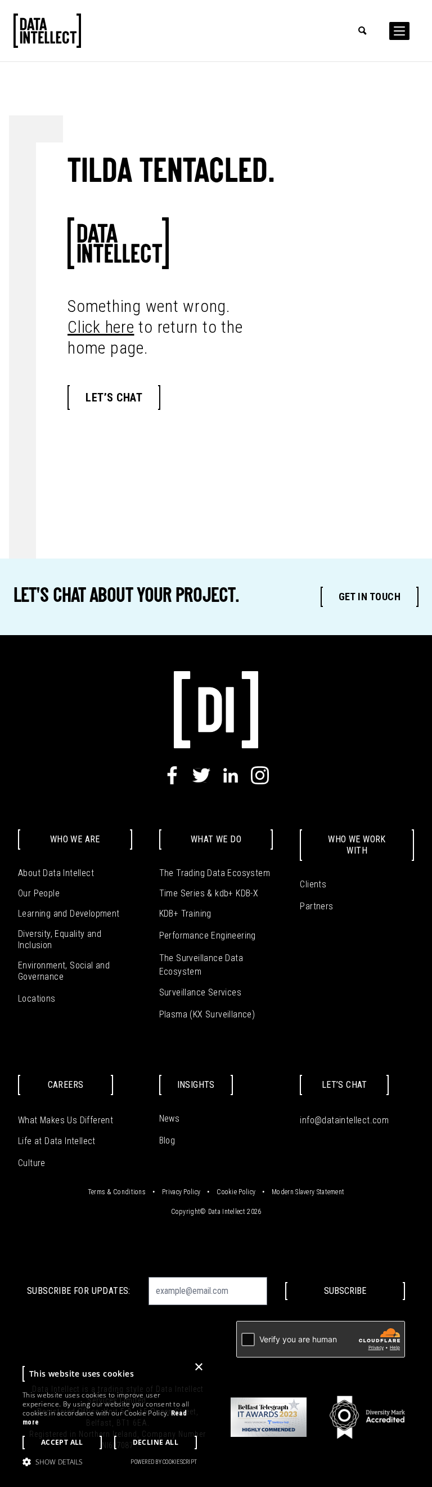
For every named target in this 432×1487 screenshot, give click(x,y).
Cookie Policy (236, 1192)
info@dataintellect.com (344, 1120)
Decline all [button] (155, 1442)
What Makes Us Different (65, 1120)
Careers (66, 1084)
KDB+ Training (185, 913)
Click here (101, 327)
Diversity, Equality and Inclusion (59, 939)
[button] (52, 1461)
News (169, 1118)
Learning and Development (69, 913)
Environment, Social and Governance (64, 971)
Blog (167, 1140)
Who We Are (75, 839)
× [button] (198, 1367)
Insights (196, 1084)
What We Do (216, 839)
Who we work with (356, 845)
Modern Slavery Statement (308, 1192)
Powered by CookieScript (163, 1462)
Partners (316, 906)
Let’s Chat (114, 397)
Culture (32, 1163)
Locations (37, 998)
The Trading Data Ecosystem (214, 873)
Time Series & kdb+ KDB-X (209, 893)
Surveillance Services (200, 992)
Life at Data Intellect (57, 1141)
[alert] (109, 1416)
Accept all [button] (62, 1442)
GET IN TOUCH (369, 596)
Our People (39, 893)
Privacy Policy (181, 1192)
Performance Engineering (207, 935)
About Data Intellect (56, 873)
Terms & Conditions (117, 1192)
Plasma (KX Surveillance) (207, 1014)
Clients (313, 884)
